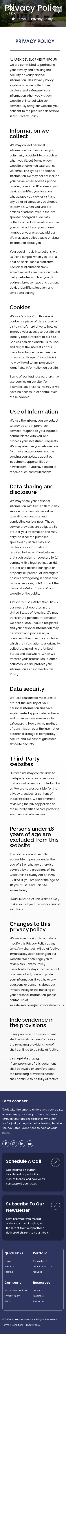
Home (7, 1261)
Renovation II (40, 1261)
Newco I (37, 1272)
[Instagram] (13, 1143)
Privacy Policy (12, 1296)
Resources (38, 1301)
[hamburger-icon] (58, 9)
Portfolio (8, 1272)
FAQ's (7, 1301)
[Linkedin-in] (22, 1143)
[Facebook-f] (5, 1143)
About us (9, 1267)
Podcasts (38, 1291)
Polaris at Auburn (42, 1267)
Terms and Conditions (16, 1291)
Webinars (38, 1296)
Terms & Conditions (12, 1325)
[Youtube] (30, 1143)
